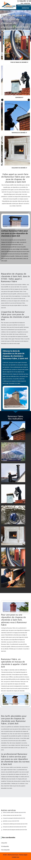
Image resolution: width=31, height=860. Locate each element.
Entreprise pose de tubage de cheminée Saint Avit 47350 (15, 829)
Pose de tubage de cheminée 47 (13, 563)
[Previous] (2, 100)
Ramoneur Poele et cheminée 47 (13, 584)
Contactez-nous (15, 857)
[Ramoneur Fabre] (8, 4)
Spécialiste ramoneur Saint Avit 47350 (11, 821)
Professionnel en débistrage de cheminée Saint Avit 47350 (15, 824)
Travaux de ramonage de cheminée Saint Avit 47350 (14, 818)
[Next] (29, 100)
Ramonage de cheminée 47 (11, 436)
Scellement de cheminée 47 (12, 542)
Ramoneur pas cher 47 (10, 478)
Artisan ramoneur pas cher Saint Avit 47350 (12, 815)
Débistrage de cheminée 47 (11, 521)
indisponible (22, 1)
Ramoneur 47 (7, 499)
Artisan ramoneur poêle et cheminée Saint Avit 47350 (14, 812)
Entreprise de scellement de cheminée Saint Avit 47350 (14, 826)
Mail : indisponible (25, 3)
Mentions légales (23, 854)
